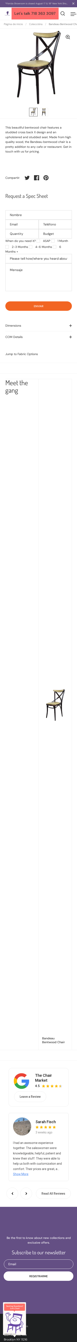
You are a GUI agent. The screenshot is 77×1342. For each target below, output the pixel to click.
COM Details (14, 337)
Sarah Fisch (46, 1122)
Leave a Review (30, 1096)
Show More (20, 1174)
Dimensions (13, 325)
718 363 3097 (43, 13)
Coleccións (36, 24)
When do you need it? (20, 241)
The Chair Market (43, 1078)
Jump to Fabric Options (21, 354)
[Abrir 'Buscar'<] (63, 13)
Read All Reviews (53, 1193)
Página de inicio (13, 24)
